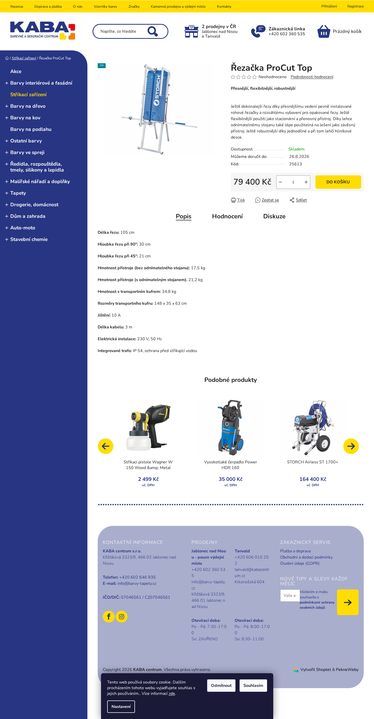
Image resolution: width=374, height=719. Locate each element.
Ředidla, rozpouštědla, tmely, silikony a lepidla (37, 167)
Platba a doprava (295, 551)
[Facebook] (109, 617)
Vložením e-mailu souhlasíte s (317, 599)
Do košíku (338, 182)
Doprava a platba (48, 6)
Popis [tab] (183, 216)
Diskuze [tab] (274, 216)
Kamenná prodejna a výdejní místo (178, 6)
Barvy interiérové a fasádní (41, 83)
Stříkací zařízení (28, 94)
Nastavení (121, 706)
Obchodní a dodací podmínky (306, 557)
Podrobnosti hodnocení (312, 77)
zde (172, 693)
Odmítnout (221, 685)
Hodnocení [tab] (227, 216)
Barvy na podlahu (30, 129)
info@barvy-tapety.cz (136, 583)
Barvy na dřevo (27, 106)
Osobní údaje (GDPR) (300, 563)
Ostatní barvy (26, 141)
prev (108, 448)
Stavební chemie (29, 239)
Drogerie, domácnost (34, 204)
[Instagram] (121, 617)
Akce (15, 71)
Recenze (16, 6)
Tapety (18, 193)
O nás (78, 6)
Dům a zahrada (27, 216)
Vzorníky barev (105, 6)
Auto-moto (22, 227)
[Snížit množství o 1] (280, 182)
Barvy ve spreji (27, 152)
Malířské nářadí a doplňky (40, 181)
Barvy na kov (25, 117)
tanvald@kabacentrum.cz (252, 573)
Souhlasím (253, 685)
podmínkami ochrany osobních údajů (317, 605)
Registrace (355, 6)
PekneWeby (347, 669)
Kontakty (224, 6)
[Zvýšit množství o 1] (306, 182)
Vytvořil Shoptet (315, 669)
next (353, 448)
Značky (134, 6)
